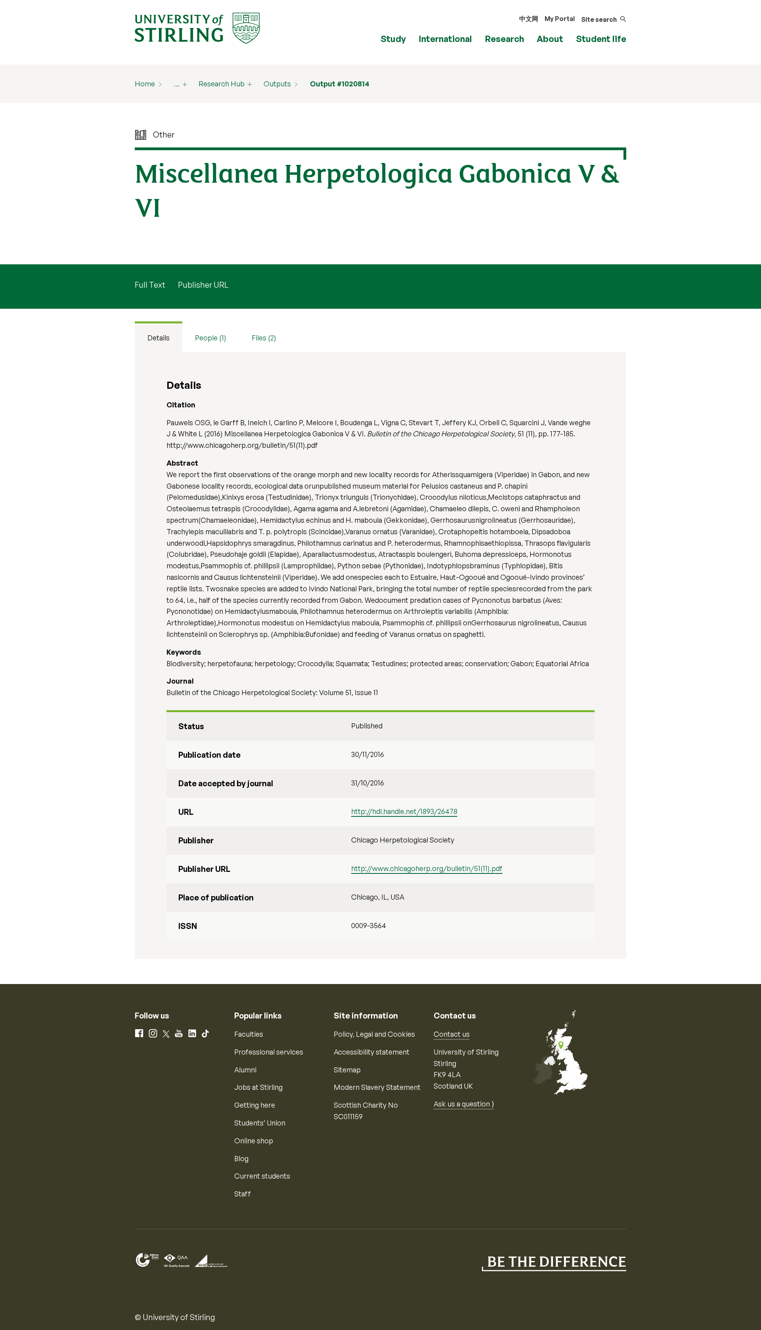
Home (145, 83)
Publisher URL (203, 285)
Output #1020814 (339, 83)
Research (504, 38)
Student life (601, 38)
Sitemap (347, 1069)
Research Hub (222, 83)
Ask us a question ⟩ (464, 1103)
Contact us (452, 1034)
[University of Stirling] (197, 27)
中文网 (528, 19)
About (550, 38)
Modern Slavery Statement (377, 1087)
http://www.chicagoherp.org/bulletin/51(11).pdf (427, 868)
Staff (242, 1193)
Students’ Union (259, 1122)
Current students (262, 1175)
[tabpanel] (380, 655)
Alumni (245, 1069)
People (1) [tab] (210, 337)
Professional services (268, 1051)
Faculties (248, 1034)
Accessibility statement (371, 1051)
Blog (241, 1158)
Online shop (253, 1140)
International (445, 38)
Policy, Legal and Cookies (374, 1034)
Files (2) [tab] (264, 337)
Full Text (150, 285)
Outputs (277, 83)
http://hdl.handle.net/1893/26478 (404, 811)
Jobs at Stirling (258, 1087)
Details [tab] (158, 337)
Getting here (254, 1105)
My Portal (560, 19)
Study (393, 38)
